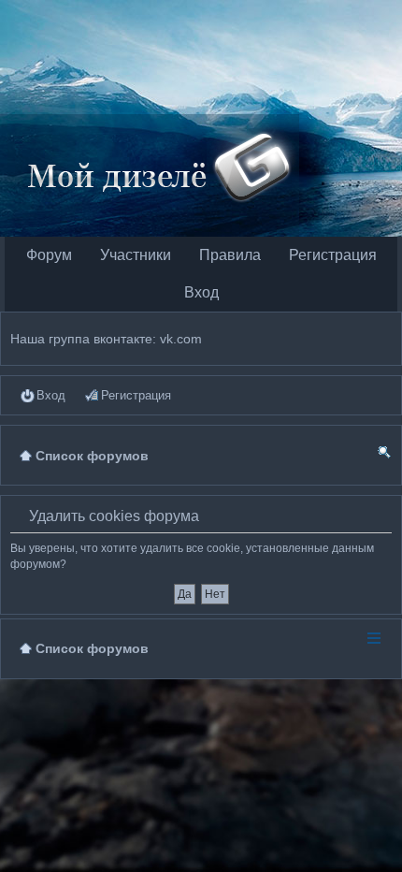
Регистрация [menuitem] (136, 395)
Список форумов (92, 648)
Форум (49, 255)
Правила (230, 255)
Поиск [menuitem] (384, 455)
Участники (135, 255)
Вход (201, 292)
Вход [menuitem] (50, 395)
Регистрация (333, 255)
